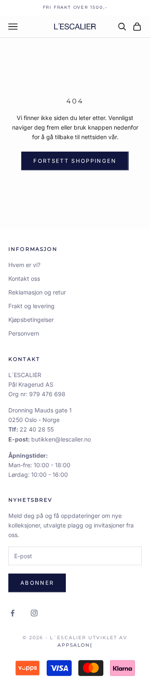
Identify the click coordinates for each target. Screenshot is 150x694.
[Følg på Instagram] (34, 613)
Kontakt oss (24, 278)
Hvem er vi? (24, 264)
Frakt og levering (31, 305)
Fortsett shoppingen (74, 160)
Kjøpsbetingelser (31, 319)
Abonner (37, 582)
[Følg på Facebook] (12, 613)
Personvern (23, 333)
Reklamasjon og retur (37, 292)
